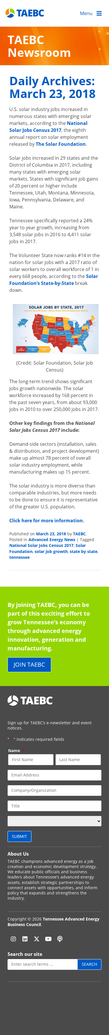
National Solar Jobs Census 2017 (41, 545)
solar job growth (51, 551)
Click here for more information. (46, 520)
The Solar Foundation (61, 144)
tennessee (19, 557)
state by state (83, 551)
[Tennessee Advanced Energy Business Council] (25, 13)
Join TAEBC (29, 664)
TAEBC (79, 533)
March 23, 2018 (51, 533)
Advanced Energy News (51, 539)
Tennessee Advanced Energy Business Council (53, 921)
